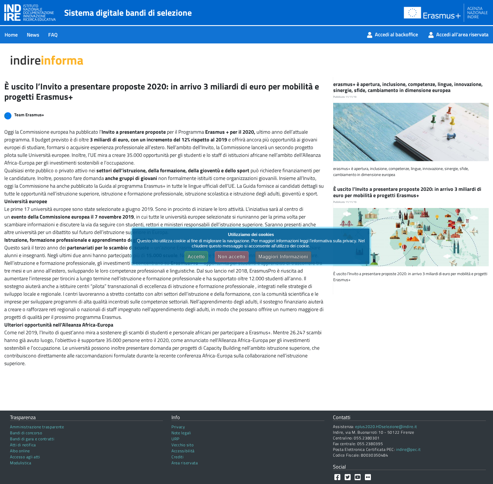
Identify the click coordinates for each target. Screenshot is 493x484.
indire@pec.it (408, 449)
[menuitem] (11, 34)
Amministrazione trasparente (37, 427)
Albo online (20, 451)
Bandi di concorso (26, 433)
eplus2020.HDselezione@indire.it (386, 426)
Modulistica (20, 463)
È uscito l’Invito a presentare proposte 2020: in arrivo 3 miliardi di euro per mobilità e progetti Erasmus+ (407, 192)
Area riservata (184, 463)
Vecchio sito (182, 445)
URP (175, 439)
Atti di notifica (23, 445)
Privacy (178, 427)
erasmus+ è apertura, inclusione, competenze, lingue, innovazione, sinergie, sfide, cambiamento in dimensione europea (408, 87)
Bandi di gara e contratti (32, 439)
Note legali (181, 433)
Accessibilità (183, 451)
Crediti (177, 457)
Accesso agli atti (25, 457)
